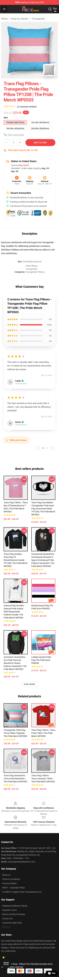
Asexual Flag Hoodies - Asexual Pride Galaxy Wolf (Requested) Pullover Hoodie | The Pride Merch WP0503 (14, 611)
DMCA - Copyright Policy (13, 887)
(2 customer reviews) (27, 106)
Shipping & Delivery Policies (14, 906)
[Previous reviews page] (38, 448)
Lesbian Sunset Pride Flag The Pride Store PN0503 (41, 660)
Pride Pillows (31, 266)
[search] (50, 9)
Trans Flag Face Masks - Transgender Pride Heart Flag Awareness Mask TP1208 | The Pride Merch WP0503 (43, 508)
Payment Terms (9, 910)
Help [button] (53, 973)
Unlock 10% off (6, 963)
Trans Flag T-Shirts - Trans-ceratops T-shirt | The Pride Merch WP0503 (43, 778)
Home (4, 18)
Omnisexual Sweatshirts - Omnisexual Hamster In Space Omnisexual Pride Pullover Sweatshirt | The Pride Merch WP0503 (43, 560)
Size (6, 117)
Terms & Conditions (11, 879)
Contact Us (7, 918)
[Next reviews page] (52, 448)
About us (6, 875)
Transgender (38, 18)
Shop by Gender (19, 18)
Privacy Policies (9, 883)
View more (29, 684)
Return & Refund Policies (13, 914)
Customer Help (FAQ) (12, 923)
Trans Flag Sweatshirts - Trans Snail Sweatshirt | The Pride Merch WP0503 (15, 778)
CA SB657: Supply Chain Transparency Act (22, 892)
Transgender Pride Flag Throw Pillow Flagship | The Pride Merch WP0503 (15, 733)
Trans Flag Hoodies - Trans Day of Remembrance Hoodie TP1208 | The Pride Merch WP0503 (16, 560)
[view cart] (55, 9)
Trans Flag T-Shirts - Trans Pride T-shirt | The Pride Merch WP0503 (43, 733)
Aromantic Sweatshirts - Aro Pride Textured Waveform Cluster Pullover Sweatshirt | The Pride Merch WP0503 (15, 663)
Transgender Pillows (34, 272)
